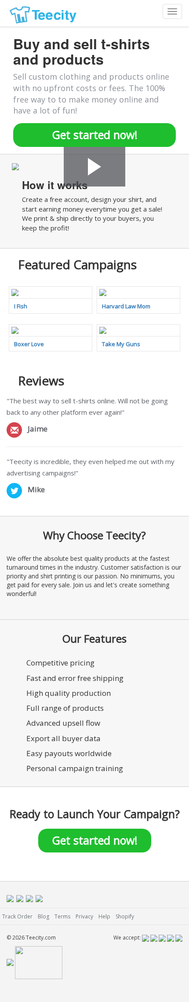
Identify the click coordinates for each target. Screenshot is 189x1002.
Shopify (125, 916)
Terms (62, 916)
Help (104, 916)
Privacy (84, 916)
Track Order (17, 916)
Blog (43, 916)
